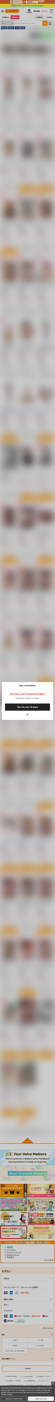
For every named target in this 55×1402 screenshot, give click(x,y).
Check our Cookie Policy (14, 1399)
